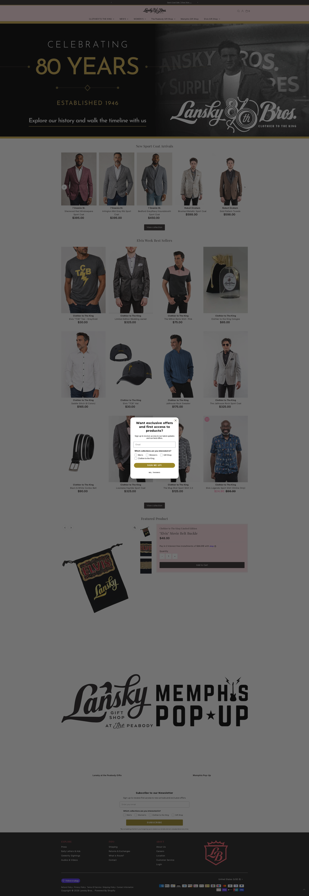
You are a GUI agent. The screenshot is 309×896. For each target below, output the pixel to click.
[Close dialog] (175, 420)
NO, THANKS (154, 472)
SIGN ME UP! (154, 465)
